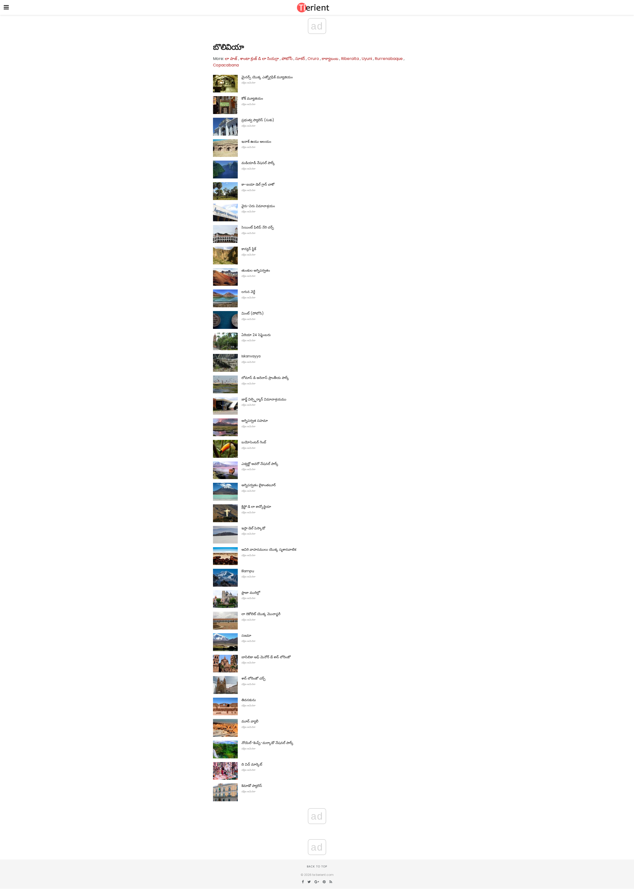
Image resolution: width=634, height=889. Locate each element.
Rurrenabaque (389, 58)
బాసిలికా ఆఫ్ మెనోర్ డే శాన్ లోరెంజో (266, 657)
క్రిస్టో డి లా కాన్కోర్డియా (256, 506)
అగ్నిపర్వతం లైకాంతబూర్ (258, 485)
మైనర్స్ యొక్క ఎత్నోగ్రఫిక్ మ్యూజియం (267, 77)
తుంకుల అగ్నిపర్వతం (255, 270)
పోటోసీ (287, 58)
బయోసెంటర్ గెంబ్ (253, 442)
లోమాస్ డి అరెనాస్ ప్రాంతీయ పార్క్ (265, 377)
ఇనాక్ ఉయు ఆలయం (256, 141)
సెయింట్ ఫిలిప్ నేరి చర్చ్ (257, 227)
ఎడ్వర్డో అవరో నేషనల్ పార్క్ (259, 463)
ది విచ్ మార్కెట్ (251, 764)
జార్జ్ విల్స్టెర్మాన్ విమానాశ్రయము (263, 399)
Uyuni (367, 58)
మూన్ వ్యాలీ (249, 721)
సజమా (246, 635)
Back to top (317, 866)
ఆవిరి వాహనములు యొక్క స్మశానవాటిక (268, 549)
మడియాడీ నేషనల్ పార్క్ (258, 162)
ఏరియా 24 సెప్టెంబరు (256, 334)
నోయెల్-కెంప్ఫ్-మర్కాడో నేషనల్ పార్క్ (267, 742)
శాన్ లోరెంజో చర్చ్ (253, 678)
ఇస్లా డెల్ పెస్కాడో (253, 528)
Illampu (247, 571)
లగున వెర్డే (248, 291)
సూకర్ (300, 58)
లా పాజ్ (231, 58)
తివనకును (248, 699)
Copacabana (226, 65)
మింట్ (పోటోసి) (252, 313)
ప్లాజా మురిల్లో (250, 592)
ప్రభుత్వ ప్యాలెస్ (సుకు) (257, 119)
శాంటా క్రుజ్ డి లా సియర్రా (259, 58)
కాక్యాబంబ (330, 58)
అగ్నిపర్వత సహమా (254, 420)
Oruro (313, 58)
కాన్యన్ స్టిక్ (248, 248)
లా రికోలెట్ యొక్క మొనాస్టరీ (260, 613)
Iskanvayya (251, 356)
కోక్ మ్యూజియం (252, 98)
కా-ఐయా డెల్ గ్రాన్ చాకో (257, 184)
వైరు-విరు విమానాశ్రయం (258, 205)
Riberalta (350, 58)
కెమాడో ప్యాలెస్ (251, 785)
